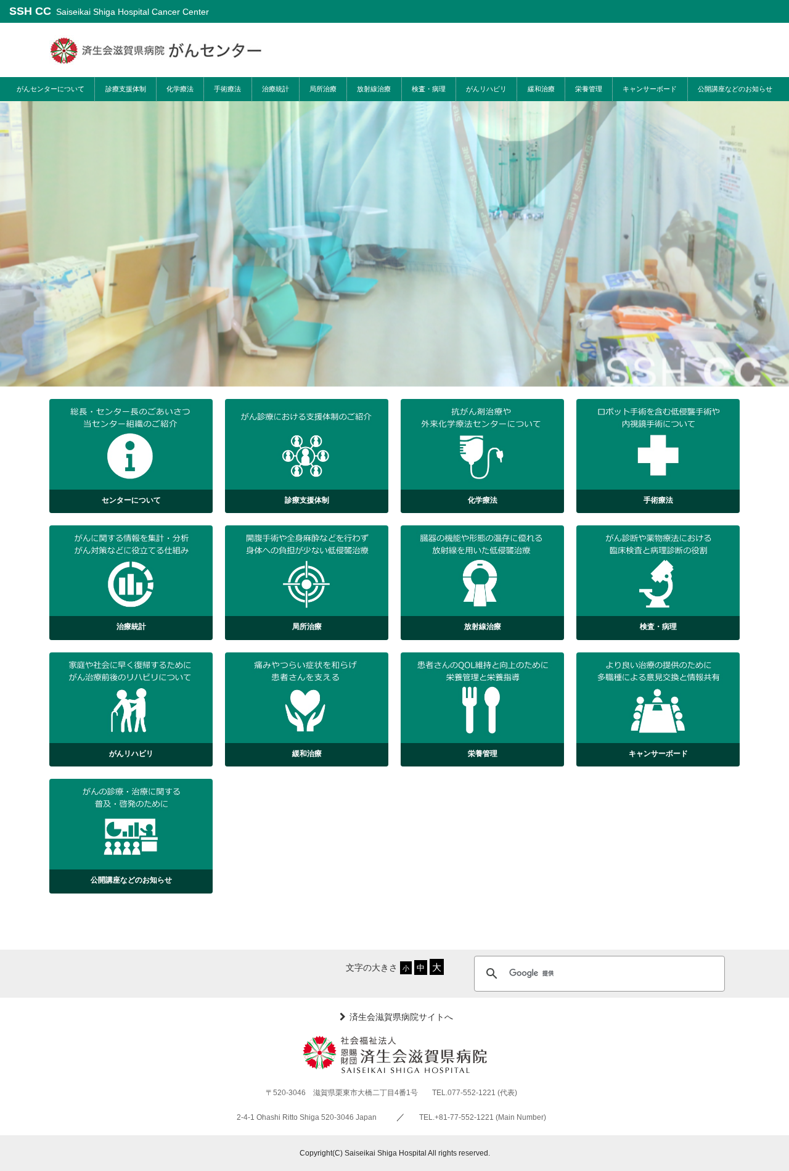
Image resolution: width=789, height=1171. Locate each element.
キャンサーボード (650, 88)
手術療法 (227, 88)
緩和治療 (541, 88)
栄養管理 (588, 88)
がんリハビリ (486, 88)
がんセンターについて (50, 88)
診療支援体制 (125, 88)
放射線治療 (374, 88)
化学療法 (180, 88)
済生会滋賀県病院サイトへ (401, 1016)
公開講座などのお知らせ (735, 88)
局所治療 (323, 88)
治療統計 (275, 88)
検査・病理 (429, 88)
